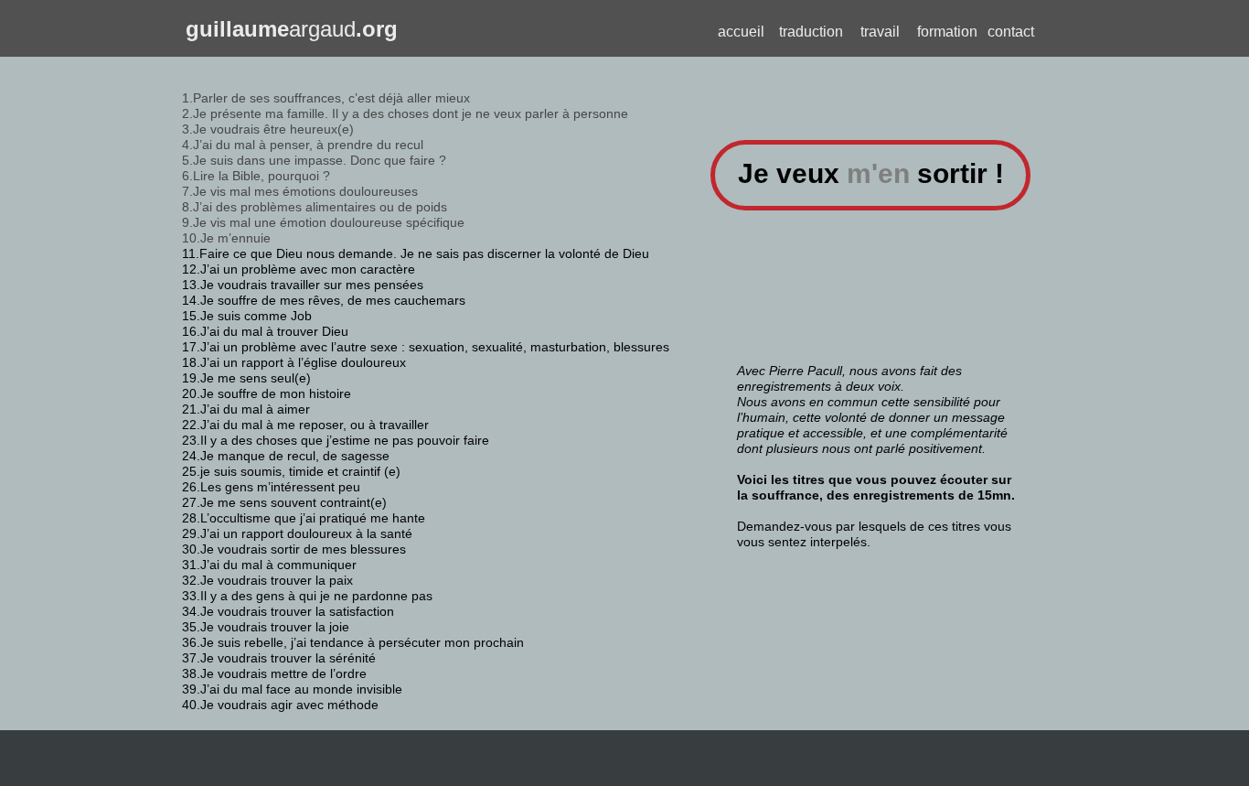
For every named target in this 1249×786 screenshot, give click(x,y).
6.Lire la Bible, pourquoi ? (256, 175)
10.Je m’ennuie (226, 238)
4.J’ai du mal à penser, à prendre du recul (302, 144)
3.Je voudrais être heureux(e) (268, 129)
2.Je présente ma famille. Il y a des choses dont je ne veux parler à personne (405, 113)
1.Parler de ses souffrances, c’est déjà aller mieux (326, 98)
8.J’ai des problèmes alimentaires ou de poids (314, 206)
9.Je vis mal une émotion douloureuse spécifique (323, 222)
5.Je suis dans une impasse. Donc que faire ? (314, 160)
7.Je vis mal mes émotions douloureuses (300, 191)
